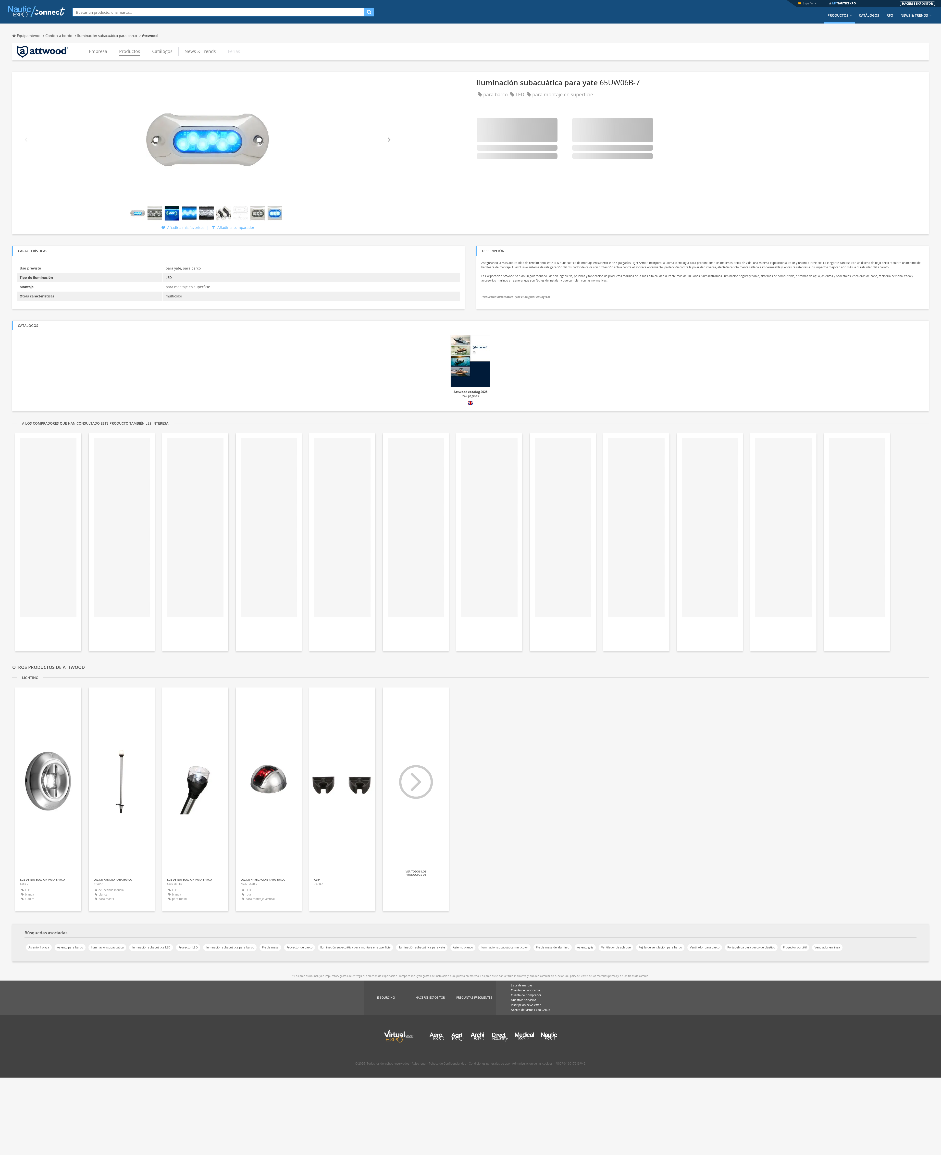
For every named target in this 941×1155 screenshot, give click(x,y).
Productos (838, 15)
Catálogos (869, 15)
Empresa (98, 51)
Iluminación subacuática (107, 947)
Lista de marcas (521, 985)
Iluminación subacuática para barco (230, 947)
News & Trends (914, 15)
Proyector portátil (795, 947)
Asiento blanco (463, 947)
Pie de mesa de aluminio (552, 947)
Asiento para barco (70, 947)
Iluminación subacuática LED (151, 947)
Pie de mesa (270, 947)
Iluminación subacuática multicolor (504, 947)
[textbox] (218, 12)
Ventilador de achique (616, 947)
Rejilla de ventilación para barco (660, 947)
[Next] (388, 139)
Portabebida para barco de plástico (751, 947)
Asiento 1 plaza (38, 947)
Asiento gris (585, 947)
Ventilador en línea (827, 947)
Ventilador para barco (704, 947)
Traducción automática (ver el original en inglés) (515, 297)
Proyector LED (188, 947)
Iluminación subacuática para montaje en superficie (355, 947)
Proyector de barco (299, 947)
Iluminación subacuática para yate (421, 947)
